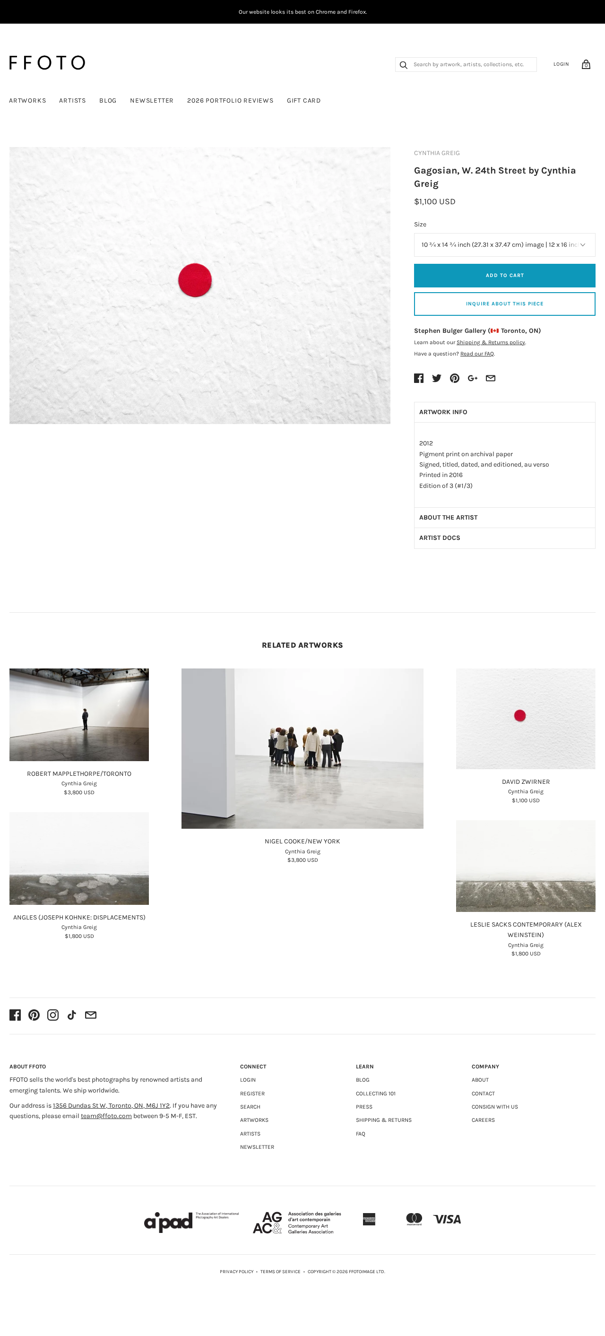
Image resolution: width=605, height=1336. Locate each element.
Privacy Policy (236, 1272)
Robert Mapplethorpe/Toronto (79, 774)
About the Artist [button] (448, 517)
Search (250, 1106)
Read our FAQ (477, 353)
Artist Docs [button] (439, 538)
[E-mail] (90, 1016)
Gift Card (304, 100)
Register (252, 1093)
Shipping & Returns (384, 1120)
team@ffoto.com (106, 1116)
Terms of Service (280, 1272)
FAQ (360, 1133)
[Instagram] (53, 1016)
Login (561, 64)
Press (364, 1106)
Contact (483, 1093)
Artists (72, 100)
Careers (483, 1120)
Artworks (27, 100)
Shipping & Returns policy (491, 342)
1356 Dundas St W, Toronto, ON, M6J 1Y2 (111, 1106)
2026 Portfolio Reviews (230, 100)
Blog (108, 100)
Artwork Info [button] (443, 412)
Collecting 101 (376, 1093)
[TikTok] (72, 1016)
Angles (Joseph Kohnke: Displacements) (79, 917)
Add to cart (505, 275)
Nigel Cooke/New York (302, 841)
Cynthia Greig (437, 153)
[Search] (403, 66)
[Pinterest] (34, 1016)
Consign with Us (495, 1106)
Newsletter (152, 100)
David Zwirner (526, 782)
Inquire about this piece (505, 304)
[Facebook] (15, 1016)
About (480, 1079)
